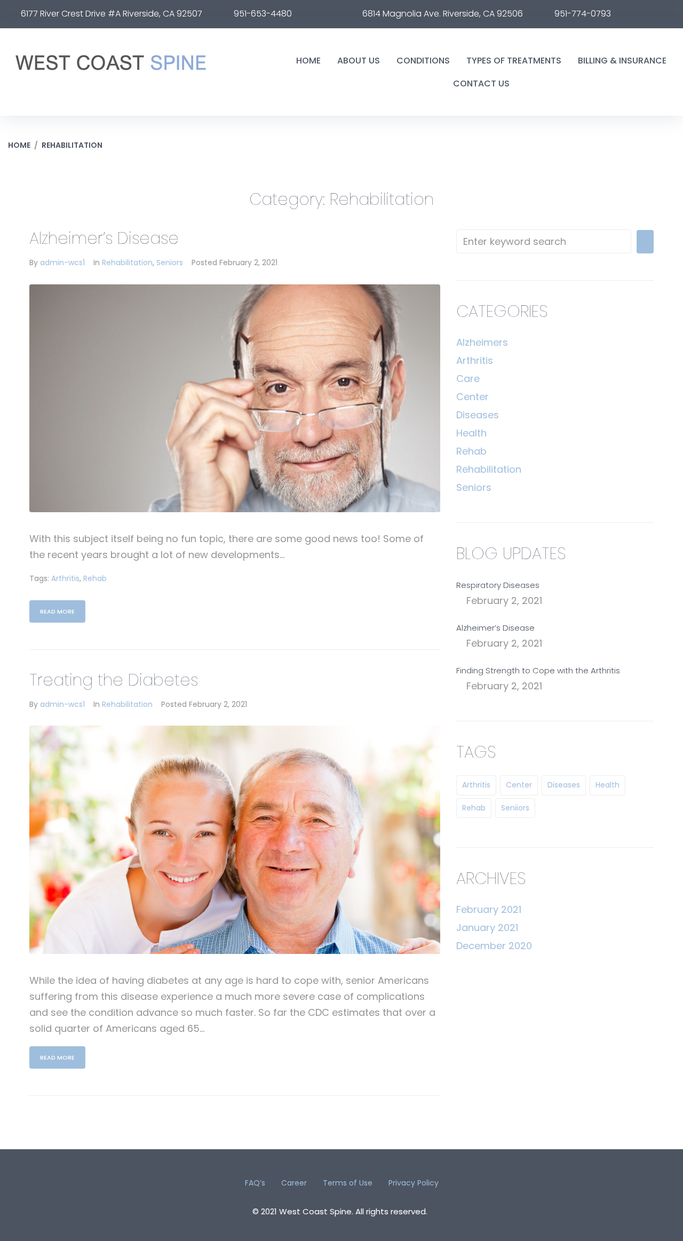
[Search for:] (543, 241)
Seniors (169, 262)
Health (471, 433)
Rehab (95, 578)
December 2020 (494, 945)
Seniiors (515, 807)
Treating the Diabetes (113, 680)
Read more (57, 611)
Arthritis (65, 578)
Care (468, 378)
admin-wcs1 (62, 262)
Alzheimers (482, 342)
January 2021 (487, 927)
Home (19, 145)
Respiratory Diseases (497, 585)
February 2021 (488, 909)
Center (472, 396)
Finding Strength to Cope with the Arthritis (538, 670)
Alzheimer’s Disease (104, 238)
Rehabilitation (127, 262)
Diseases (477, 414)
